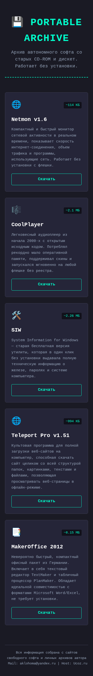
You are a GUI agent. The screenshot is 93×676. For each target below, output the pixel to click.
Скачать (46, 179)
